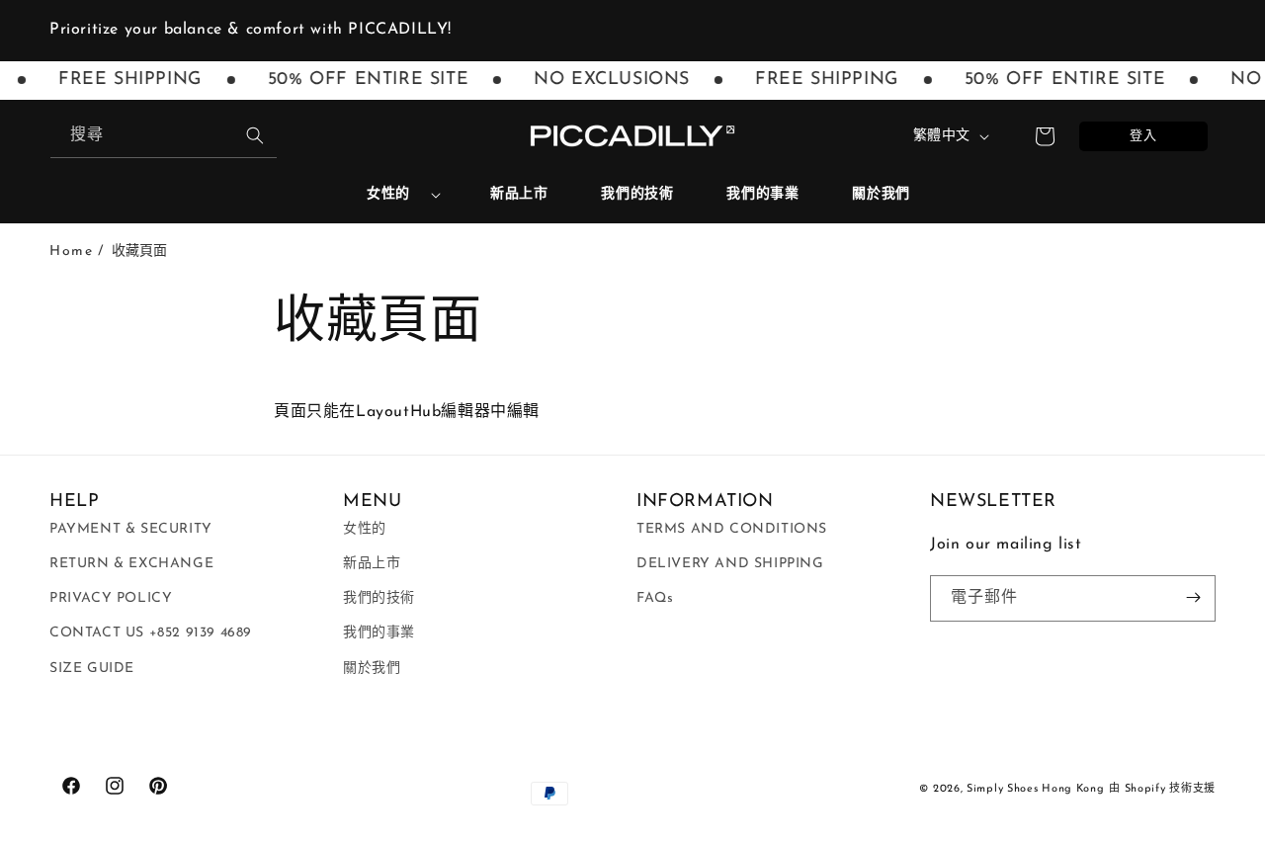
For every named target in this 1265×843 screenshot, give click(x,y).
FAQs (654, 597)
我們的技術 (379, 597)
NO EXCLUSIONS (607, 80)
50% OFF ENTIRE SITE (362, 80)
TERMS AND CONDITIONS (731, 528)
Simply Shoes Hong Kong (1035, 789)
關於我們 (371, 667)
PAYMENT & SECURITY (130, 528)
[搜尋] (255, 135)
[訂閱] (1193, 597)
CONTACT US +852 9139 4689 (150, 633)
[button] (396, 194)
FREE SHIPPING (125, 80)
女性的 (388, 194)
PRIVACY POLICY (110, 597)
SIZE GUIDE (91, 667)
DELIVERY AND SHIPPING (730, 562)
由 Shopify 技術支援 (1162, 789)
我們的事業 (379, 633)
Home (71, 251)
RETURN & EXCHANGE (131, 562)
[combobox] (163, 136)
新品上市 (371, 562)
